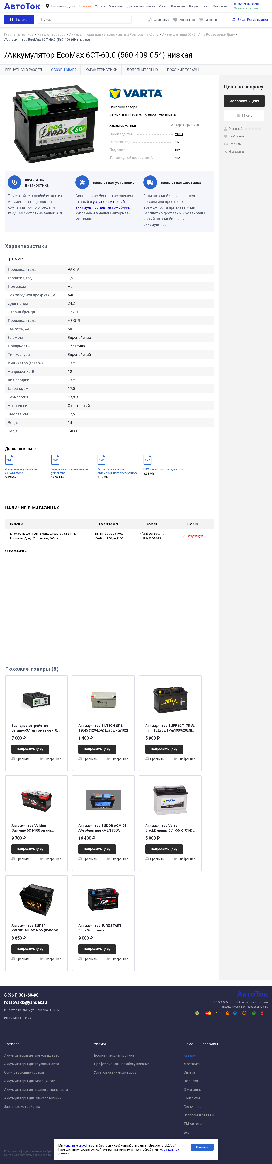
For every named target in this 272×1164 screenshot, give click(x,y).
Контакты (220, 6)
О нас (163, 6)
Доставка (192, 1064)
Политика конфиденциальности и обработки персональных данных (45, 1151)
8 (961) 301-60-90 (246, 4)
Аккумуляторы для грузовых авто (31, 1064)
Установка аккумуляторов (115, 1072)
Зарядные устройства (22, 1107)
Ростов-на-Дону (63, 6)
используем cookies (78, 1145)
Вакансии (178, 6)
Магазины (116, 6)
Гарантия (191, 1081)
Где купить (192, 1107)
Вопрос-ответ (199, 6)
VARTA (179, 134)
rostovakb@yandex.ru (25, 1002)
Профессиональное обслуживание (122, 1064)
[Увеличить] (54, 123)
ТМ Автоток (194, 1124)
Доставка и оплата (141, 6)
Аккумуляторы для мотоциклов (29, 1081)
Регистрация (257, 20)
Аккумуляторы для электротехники (32, 1098)
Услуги (100, 6)
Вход (241, 20)
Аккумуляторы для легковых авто (31, 1055)
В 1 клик (246, 115)
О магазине (193, 1090)
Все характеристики (184, 125)
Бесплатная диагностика (114, 1055)
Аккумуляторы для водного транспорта (36, 1090)
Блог (187, 1132)
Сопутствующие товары (24, 1072)
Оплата (189, 1072)
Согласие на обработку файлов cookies (28, 1155)
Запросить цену (30, 749)
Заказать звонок (246, 8)
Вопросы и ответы (199, 1115)
